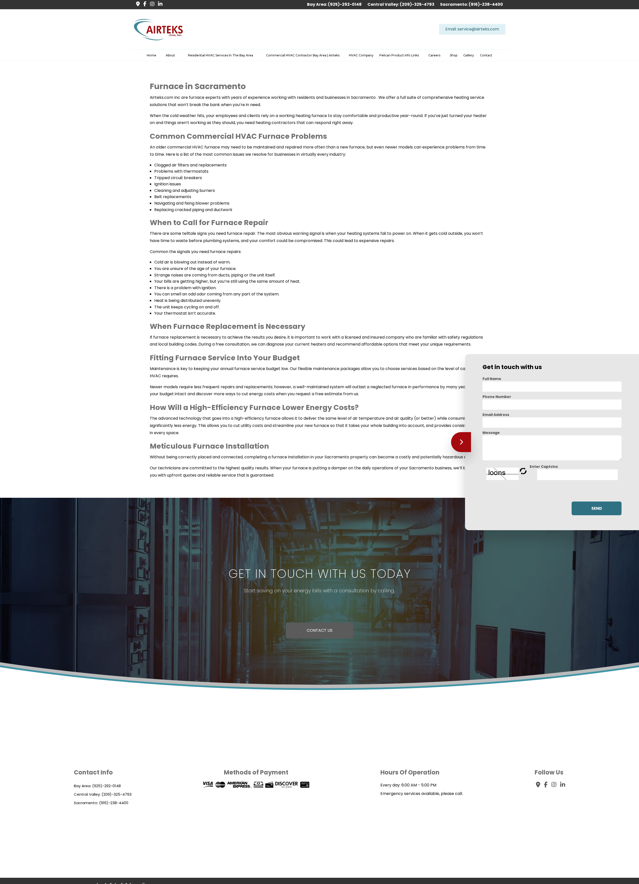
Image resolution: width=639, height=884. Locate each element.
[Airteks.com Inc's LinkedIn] (159, 4)
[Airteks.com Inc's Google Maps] (137, 4)
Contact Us (319, 630)
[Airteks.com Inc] (158, 29)
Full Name (491, 378)
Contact (486, 55)
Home (151, 55)
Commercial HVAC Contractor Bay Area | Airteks (302, 55)
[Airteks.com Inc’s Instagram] (151, 4)
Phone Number (496, 396)
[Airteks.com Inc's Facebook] (144, 4)
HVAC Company (361, 55)
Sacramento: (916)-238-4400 (471, 4)
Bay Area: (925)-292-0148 (334, 4)
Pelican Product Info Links (399, 55)
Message (491, 432)
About (170, 55)
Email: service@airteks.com (472, 29)
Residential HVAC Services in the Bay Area (220, 55)
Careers (434, 55)
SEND (596, 508)
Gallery (468, 55)
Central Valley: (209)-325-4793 (401, 4)
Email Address (495, 414)
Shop (453, 55)
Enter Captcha (544, 466)
